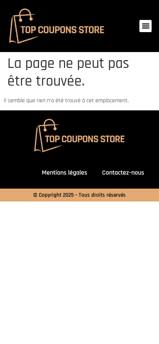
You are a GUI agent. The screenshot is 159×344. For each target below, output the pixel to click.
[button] (145, 26)
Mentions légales (64, 172)
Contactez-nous (123, 172)
